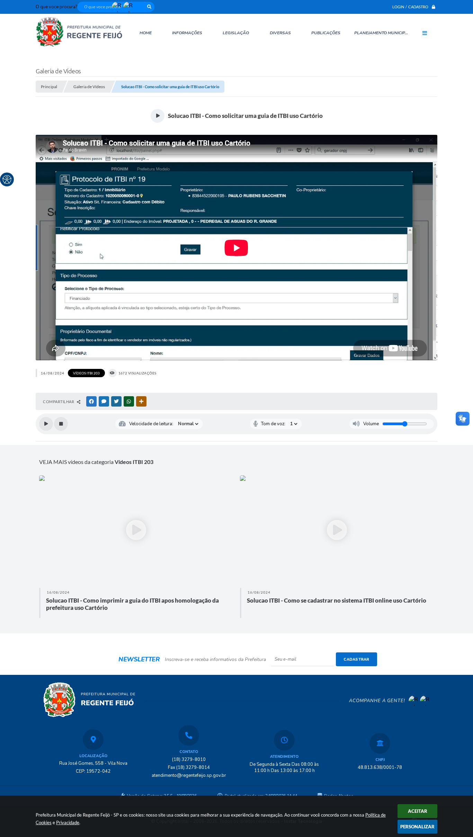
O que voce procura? (56, 7)
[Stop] (61, 424)
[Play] (46, 424)
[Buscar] (149, 7)
